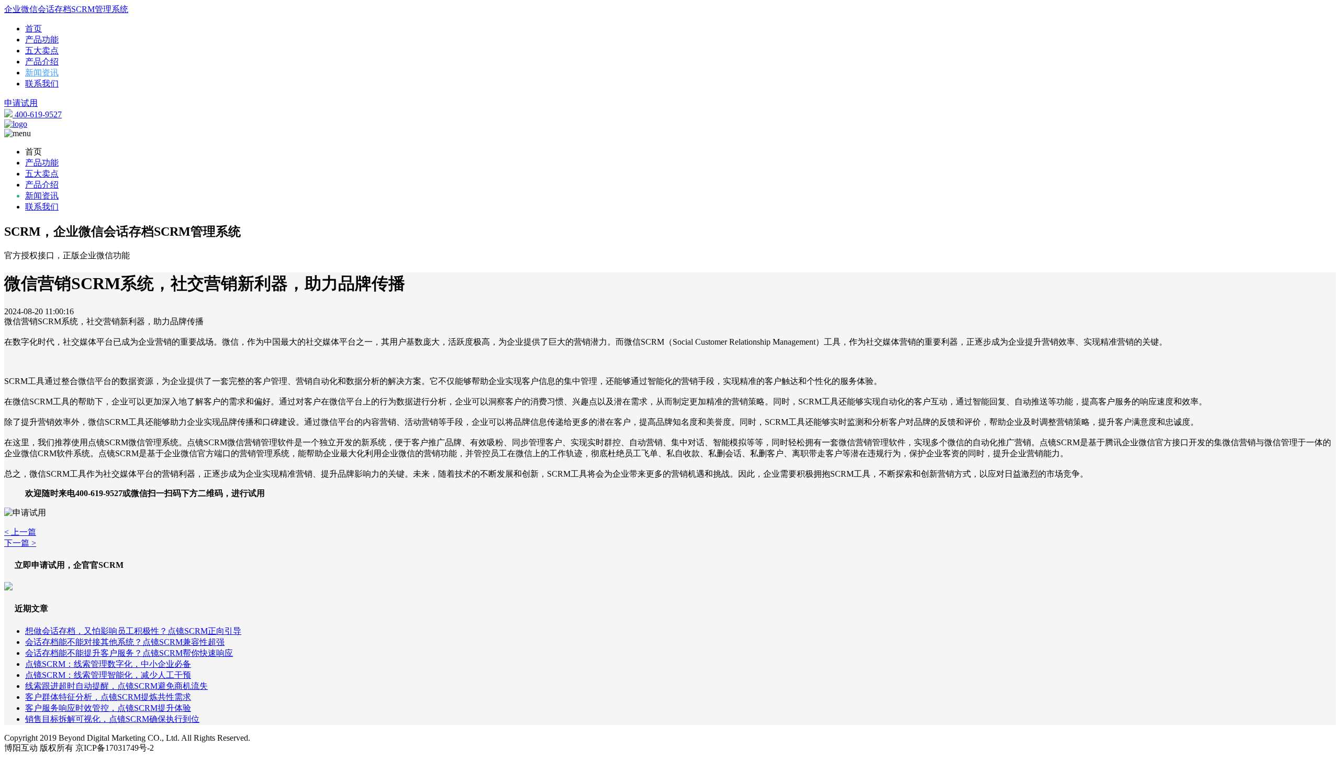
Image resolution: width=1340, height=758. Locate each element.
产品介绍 (42, 61)
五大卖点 (42, 50)
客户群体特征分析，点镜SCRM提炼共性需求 (108, 697)
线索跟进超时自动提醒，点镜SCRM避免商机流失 (116, 686)
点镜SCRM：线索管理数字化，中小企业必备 (108, 664)
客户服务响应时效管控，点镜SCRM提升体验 (108, 708)
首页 (33, 28)
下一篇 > (20, 543)
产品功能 (42, 39)
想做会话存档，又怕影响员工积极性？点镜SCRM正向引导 (133, 631)
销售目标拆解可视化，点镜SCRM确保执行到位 (112, 719)
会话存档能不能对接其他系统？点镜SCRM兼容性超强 (125, 642)
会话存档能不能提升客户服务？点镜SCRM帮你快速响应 (129, 653)
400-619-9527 (37, 114)
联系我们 (42, 83)
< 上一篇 (20, 532)
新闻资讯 (42, 72)
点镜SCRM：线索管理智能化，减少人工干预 (108, 675)
